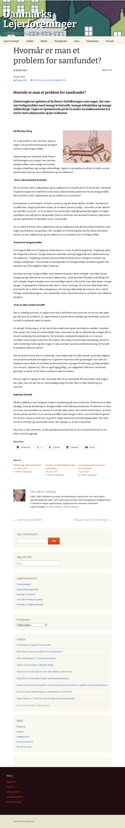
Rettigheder (61, 41)
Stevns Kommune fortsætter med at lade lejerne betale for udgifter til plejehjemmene (62, 685)
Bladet (44, 41)
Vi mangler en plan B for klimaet (34, 645)
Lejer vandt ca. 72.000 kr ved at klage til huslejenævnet (46, 698)
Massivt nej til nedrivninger (93, 520)
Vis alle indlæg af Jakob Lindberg (63, 506)
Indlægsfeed (23, 736)
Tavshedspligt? (24, 584)
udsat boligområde (57, 80)
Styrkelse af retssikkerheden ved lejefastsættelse (43, 678)
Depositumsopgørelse (28, 589)
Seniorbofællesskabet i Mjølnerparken (33, 705)
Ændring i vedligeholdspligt (30, 604)
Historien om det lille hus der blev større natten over (44, 671)
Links (76, 41)
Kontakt (110, 41)
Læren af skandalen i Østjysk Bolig (35, 665)
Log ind (20, 731)
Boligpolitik (21, 80)
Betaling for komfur (26, 594)
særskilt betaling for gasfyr (30, 599)
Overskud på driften (27, 520)
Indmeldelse (92, 41)
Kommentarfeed (25, 741)
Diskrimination (39, 80)
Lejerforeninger (11, 41)
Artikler (30, 41)
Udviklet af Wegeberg (24, 821)
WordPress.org (24, 746)
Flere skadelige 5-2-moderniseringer (36, 658)
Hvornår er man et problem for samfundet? (39, 651)
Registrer (21, 726)
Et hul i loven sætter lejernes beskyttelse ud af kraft (44, 691)
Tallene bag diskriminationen (27, 465)
